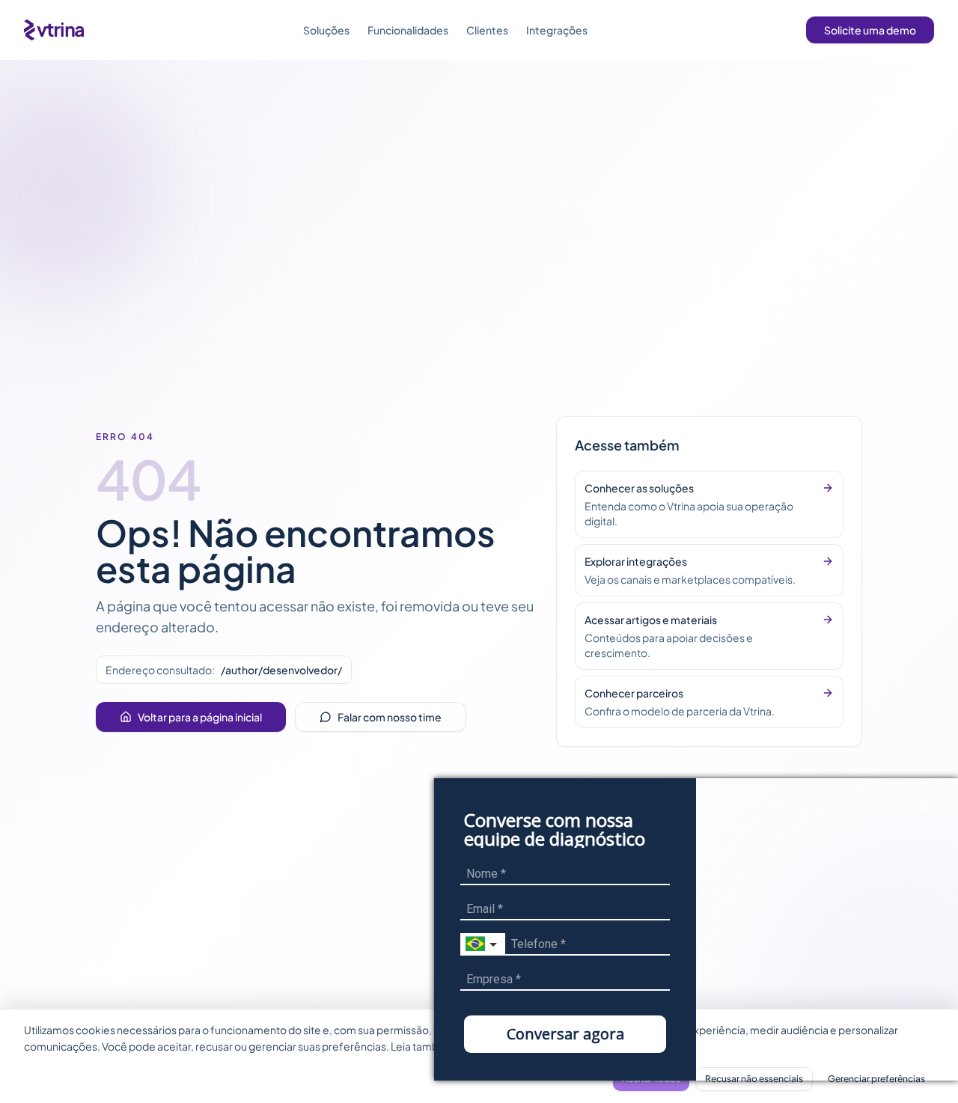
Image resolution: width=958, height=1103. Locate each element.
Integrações (557, 30)
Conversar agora (565, 1034)
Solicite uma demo (870, 30)
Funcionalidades (407, 30)
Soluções (326, 30)
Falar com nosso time (390, 717)
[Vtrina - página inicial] (54, 29)
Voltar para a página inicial (200, 717)
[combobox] (482, 944)
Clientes (487, 30)
